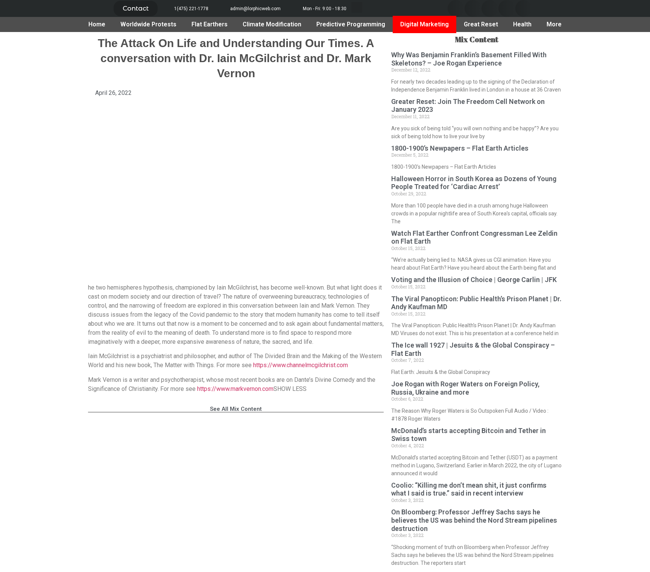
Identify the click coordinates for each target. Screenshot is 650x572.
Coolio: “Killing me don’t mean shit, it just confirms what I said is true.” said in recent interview (469, 489)
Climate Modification (272, 24)
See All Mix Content (236, 409)
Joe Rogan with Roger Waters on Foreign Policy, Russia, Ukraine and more (465, 388)
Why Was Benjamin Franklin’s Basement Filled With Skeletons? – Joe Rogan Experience (469, 59)
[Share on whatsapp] (523, 8)
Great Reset (481, 24)
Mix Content (476, 39)
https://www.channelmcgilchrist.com (300, 365)
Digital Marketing (424, 24)
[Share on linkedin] (489, 8)
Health (522, 24)
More (554, 24)
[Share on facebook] (456, 8)
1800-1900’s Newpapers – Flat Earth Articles (460, 148)
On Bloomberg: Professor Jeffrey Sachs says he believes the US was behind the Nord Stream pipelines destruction (474, 520)
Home (96, 24)
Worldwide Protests (148, 24)
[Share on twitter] (473, 8)
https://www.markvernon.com (235, 388)
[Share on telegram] (506, 8)
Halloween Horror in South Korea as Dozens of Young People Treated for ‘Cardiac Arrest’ (473, 183)
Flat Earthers (209, 24)
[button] (136, 8)
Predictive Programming (350, 24)
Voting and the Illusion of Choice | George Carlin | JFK (474, 280)
